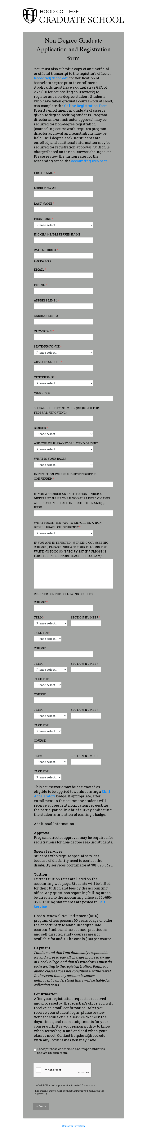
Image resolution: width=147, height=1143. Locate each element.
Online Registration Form (86, 105)
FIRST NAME (43, 173)
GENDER (40, 428)
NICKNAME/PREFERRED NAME (57, 234)
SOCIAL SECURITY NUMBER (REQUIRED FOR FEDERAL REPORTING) (66, 410)
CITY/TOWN (43, 331)
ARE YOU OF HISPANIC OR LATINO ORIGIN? (66, 443)
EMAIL (39, 269)
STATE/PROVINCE (47, 346)
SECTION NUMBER (84, 617)
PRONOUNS (42, 219)
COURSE (40, 602)
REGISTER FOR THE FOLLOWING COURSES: (63, 594)
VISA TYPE (42, 392)
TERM (38, 617)
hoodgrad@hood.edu (51, 78)
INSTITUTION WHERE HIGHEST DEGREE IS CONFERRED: (65, 476)
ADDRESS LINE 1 (46, 300)
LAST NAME (43, 203)
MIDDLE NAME (45, 188)
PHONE (39, 285)
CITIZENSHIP (44, 377)
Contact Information (73, 1125)
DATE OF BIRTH (45, 250)
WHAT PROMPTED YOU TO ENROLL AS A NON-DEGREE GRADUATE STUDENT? (68, 525)
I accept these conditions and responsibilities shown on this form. (71, 1051)
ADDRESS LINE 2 (46, 316)
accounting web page (89, 161)
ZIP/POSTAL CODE (47, 362)
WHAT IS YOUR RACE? (50, 458)
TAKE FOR (41, 633)
